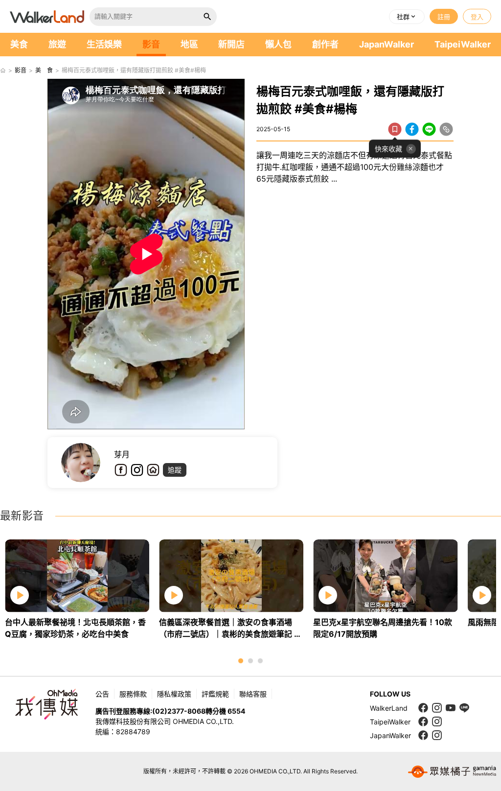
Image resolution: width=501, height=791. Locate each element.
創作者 (325, 44)
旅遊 (57, 44)
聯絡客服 (253, 694)
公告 (102, 694)
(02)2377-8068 (178, 711)
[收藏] (394, 129)
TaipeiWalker (462, 44)
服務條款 (133, 694)
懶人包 (278, 44)
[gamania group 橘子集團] (452, 771)
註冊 (443, 17)
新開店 (231, 44)
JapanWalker (386, 44)
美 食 (44, 70)
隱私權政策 (174, 694)
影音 (151, 44)
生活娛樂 (104, 44)
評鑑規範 (215, 694)
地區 (189, 44)
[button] (407, 16)
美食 (19, 44)
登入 (477, 17)
